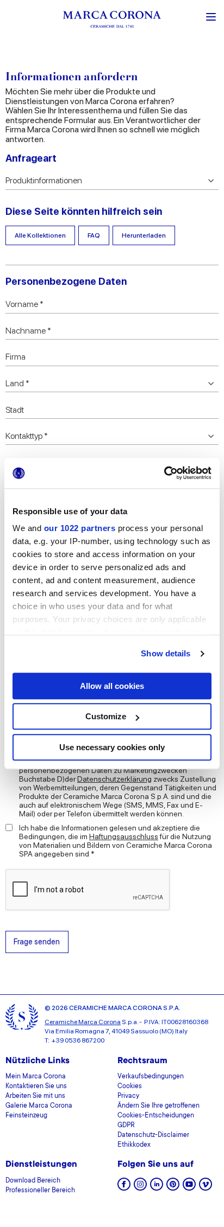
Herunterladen (144, 235)
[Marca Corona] (112, 21)
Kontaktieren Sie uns (36, 1086)
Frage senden (37, 941)
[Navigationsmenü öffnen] (211, 16)
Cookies (129, 1086)
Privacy (128, 1096)
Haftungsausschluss (123, 836)
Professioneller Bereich (40, 1190)
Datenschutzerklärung (114, 779)
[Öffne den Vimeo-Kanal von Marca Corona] (205, 1188)
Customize (105, 716)
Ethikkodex (134, 1145)
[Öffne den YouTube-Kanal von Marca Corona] (189, 1188)
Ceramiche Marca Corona (83, 1022)
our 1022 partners (80, 528)
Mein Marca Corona (35, 1077)
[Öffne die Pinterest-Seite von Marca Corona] (172, 1188)
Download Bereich (32, 1181)
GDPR (126, 1125)
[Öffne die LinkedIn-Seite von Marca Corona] (156, 1188)
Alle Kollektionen (40, 235)
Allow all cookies (112, 686)
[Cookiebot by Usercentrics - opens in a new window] (163, 473)
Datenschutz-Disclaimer (153, 1135)
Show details (165, 653)
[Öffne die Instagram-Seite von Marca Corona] (140, 1188)
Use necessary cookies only (112, 747)
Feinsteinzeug (26, 1116)
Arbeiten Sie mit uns (35, 1096)
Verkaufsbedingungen (150, 1077)
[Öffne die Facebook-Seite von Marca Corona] (123, 1188)
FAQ (94, 235)
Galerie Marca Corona (38, 1106)
